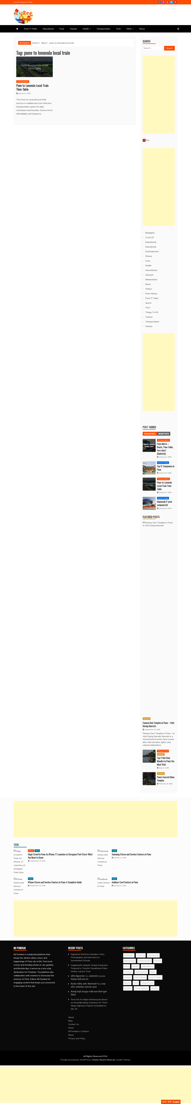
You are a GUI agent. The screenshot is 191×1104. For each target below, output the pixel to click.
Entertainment (152, 251)
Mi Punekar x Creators (78, 1031)
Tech (118, 28)
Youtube (167, 2)
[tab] (150, 434)
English (176, 1101)
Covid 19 (149, 237)
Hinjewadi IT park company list (164, 503)
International (151, 270)
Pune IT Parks (30, 28)
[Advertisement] (159, 95)
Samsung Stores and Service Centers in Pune (131, 854)
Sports (148, 303)
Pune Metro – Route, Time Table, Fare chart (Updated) (165, 448)
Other (129, 28)
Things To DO (151, 312)
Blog (70, 1020)
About (71, 1017)
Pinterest (175, 2)
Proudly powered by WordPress (75, 1059)
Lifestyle (149, 274)
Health (86, 28)
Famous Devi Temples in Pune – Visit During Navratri (158, 724)
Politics (148, 289)
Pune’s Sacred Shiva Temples (165, 778)
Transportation (103, 28)
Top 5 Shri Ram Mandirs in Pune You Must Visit (165, 761)
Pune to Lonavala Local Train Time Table (32, 87)
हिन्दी (170, 1101)
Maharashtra (151, 279)
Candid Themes (123, 1059)
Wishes (148, 326)
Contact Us (73, 1024)
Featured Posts (151, 517)
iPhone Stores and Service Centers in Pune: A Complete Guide (55, 882)
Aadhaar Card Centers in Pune (125, 882)
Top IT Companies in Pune (165, 467)
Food (61, 28)
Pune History (151, 293)
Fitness (148, 256)
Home (71, 1027)
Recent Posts (164, 433)
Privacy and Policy (76, 1038)
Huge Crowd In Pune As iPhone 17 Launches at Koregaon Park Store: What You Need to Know (60, 856)
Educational (48, 28)
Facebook (159, 2)
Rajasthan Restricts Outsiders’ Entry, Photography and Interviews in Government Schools (88, 957)
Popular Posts (150, 433)
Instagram (163, 2)
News (142, 28)
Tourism (73, 28)
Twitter (171, 2)
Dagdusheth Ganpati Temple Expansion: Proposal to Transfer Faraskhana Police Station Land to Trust (89, 968)
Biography (150, 232)
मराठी (164, 1101)
